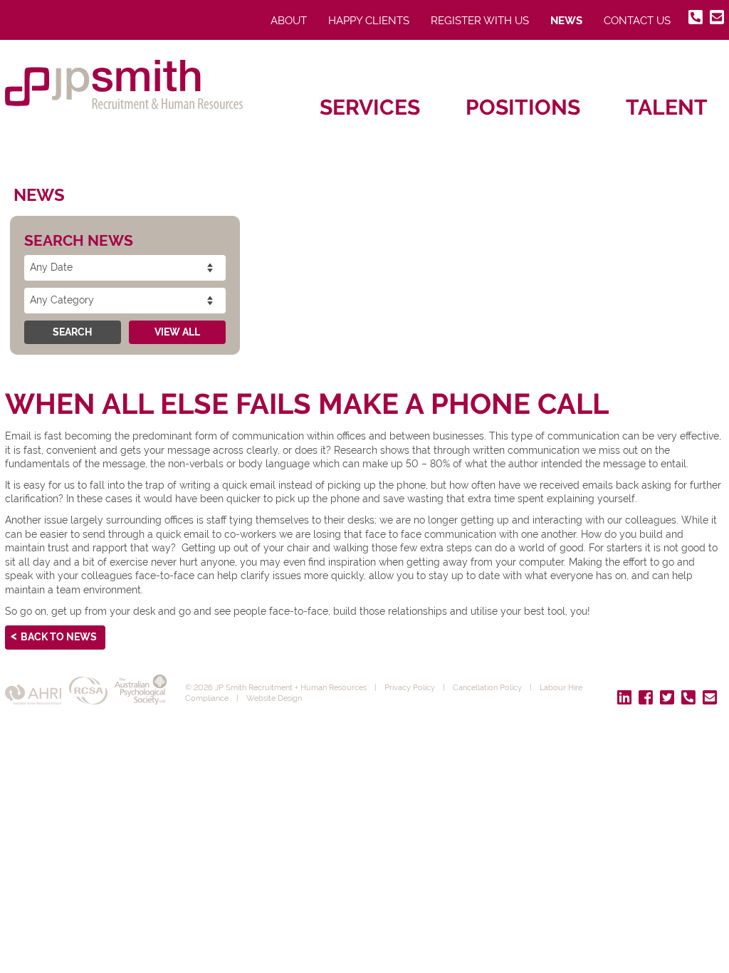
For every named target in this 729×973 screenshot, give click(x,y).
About (289, 20)
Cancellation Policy (487, 687)
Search (72, 332)
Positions (523, 107)
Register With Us (480, 20)
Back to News (59, 636)
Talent (667, 107)
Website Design (274, 698)
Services (370, 107)
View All (177, 332)
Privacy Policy (409, 687)
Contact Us (637, 20)
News (566, 20)
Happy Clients (368, 20)
